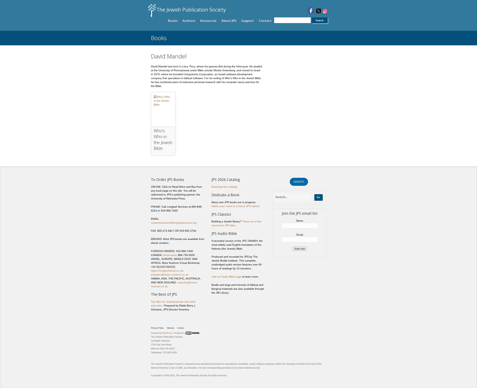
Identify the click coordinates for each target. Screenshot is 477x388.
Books (173, 20)
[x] (318, 10)
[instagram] (325, 10)
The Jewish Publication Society (191, 9)
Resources (208, 20)
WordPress (167, 333)
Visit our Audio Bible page (226, 276)
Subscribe (299, 248)
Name (299, 220)
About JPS (228, 20)
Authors (188, 20)
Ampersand (169, 255)
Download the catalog (224, 186)
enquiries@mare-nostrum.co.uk (169, 274)
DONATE (299, 181)
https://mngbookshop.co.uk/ (167, 270)
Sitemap (170, 328)
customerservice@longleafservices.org (174, 222)
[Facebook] (310, 10)
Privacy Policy (157, 328)
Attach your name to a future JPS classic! (235, 206)
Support (247, 20)
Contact (265, 20)
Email (299, 234)
